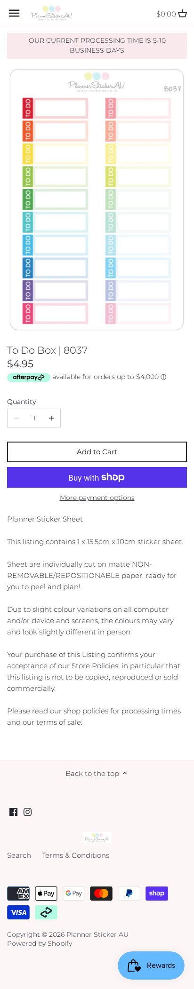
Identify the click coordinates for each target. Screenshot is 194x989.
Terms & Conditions (75, 855)
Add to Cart (97, 451)
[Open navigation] (14, 13)
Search (19, 855)
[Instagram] (28, 811)
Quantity (21, 401)
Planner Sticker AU (97, 934)
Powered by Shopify (39, 943)
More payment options (97, 497)
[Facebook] (13, 811)
